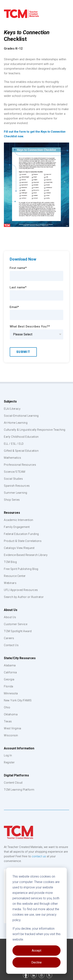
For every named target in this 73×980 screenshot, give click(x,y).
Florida (8, 686)
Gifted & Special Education (21, 450)
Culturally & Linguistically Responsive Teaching (34, 429)
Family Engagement (17, 526)
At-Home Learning (15, 422)
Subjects (10, 401)
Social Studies (13, 478)
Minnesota (11, 693)
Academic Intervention (18, 520)
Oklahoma (11, 714)
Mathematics (12, 457)
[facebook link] (26, 975)
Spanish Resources (17, 485)
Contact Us (11, 645)
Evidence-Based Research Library (26, 554)
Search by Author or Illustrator (24, 596)
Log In (8, 755)
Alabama (10, 665)
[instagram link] (41, 975)
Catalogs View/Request (19, 548)
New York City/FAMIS (18, 700)
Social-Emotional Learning (21, 415)
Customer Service (15, 624)
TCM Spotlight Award (18, 631)
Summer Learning (15, 492)
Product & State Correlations (22, 540)
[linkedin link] (34, 975)
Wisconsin (11, 735)
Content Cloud (13, 782)
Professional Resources (20, 464)
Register (9, 762)
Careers (9, 638)
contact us (39, 856)
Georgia (9, 679)
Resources (12, 512)
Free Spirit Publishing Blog (21, 568)
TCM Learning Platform (19, 789)
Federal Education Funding (21, 534)
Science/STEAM (14, 471)
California (10, 672)
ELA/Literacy (12, 408)
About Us (10, 610)
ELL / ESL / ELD (14, 443)
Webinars (10, 582)
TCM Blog (10, 562)
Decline (36, 962)
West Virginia (12, 728)
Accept (36, 950)
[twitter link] (49, 975)
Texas (8, 721)
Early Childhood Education (21, 436)
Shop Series (12, 499)
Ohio (7, 707)
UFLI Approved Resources (21, 590)
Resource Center (15, 576)
